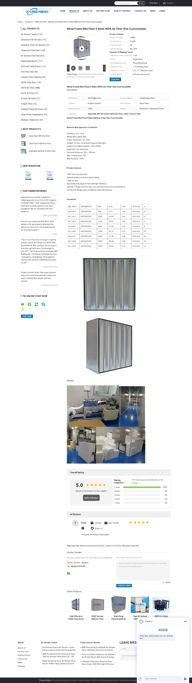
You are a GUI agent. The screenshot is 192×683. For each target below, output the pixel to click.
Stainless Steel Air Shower (33, 45)
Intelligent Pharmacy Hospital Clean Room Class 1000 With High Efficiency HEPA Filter (98, 663)
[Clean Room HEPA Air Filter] (23, 143)
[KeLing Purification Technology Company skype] (45, 304)
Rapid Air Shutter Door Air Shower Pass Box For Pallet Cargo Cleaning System (59, 662)
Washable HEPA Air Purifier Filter (42, 151)
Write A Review (91, 498)
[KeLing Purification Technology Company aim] (24, 309)
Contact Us (140, 11)
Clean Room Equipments (32, 114)
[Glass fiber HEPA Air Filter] (23, 136)
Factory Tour (103, 11)
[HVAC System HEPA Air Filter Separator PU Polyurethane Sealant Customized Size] (97, 605)
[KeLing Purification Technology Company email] (24, 304)
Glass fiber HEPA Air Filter (39, 136)
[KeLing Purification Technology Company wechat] (38, 304)
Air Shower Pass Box (30, 55)
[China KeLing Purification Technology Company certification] (28, 175)
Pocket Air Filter (28, 98)
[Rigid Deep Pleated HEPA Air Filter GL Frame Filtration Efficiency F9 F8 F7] (118, 605)
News (152, 11)
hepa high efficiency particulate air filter (87, 546)
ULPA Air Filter (27, 93)
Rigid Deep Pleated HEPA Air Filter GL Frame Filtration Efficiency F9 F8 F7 (118, 617)
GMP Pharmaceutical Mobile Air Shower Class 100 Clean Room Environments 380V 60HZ (98, 649)
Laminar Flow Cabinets (31, 77)
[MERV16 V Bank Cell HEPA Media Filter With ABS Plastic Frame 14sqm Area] (161, 605)
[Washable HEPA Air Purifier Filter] (23, 151)
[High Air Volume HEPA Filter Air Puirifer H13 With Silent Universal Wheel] (140, 605)
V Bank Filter (27, 104)
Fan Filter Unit (27, 72)
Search (141, 3)
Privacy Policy (45, 680)
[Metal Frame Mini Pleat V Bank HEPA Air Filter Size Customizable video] (82, 49)
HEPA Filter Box (28, 82)
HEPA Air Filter (41, 22)
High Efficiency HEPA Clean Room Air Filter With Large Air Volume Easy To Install (76, 617)
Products (74, 11)
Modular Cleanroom (30, 120)
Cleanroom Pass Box (30, 50)
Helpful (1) (99, 528)
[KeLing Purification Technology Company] (37, 12)
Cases (162, 11)
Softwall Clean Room (30, 66)
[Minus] (185, 621)
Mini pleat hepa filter (130, 546)
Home (62, 11)
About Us (87, 11)
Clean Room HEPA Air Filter (40, 143)
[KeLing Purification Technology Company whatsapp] (31, 304)
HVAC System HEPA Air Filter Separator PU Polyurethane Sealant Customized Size (97, 617)
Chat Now (154, 3)
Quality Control (122, 11)
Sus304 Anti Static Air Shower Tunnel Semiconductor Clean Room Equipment (59, 648)
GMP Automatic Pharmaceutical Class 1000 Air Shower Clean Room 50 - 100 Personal (58, 655)
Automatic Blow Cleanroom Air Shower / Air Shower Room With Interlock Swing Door (99, 656)
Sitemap (21, 666)
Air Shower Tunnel (29, 34)
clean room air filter (113, 546)
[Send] (185, 679)
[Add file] (140, 679)
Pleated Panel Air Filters (32, 109)
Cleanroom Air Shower (31, 39)
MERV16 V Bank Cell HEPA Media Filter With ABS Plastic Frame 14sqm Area (161, 617)
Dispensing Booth (29, 61)
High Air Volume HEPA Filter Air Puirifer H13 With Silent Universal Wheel (140, 617)
